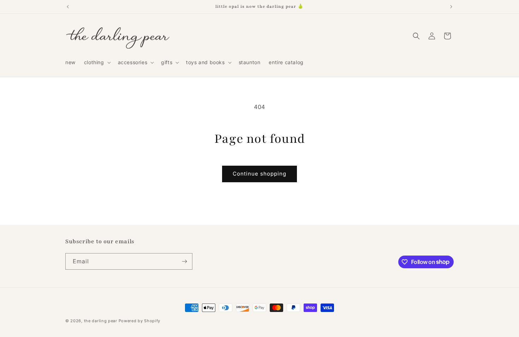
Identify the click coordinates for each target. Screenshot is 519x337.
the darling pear (100, 320)
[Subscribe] (184, 261)
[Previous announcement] (68, 6)
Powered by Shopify (140, 320)
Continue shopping (259, 173)
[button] (97, 62)
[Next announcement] (451, 6)
